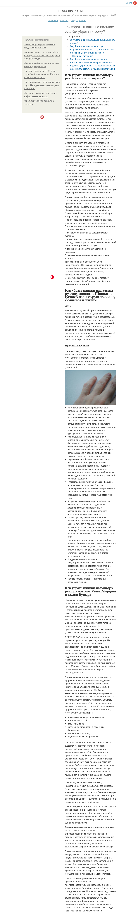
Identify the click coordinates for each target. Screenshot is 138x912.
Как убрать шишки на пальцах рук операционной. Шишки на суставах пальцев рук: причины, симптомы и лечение (92, 49)
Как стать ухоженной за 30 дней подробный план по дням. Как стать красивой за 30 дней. (41, 74)
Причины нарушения (82, 55)
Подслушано (78, 20)
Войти (129, 2)
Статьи (64, 20)
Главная (53, 20)
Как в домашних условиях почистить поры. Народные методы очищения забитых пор (42, 85)
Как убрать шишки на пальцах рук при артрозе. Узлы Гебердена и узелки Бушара (91, 61)
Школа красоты (69, 11)
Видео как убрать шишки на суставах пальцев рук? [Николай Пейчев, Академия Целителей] (92, 67)
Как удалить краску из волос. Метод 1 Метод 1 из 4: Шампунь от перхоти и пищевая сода (42, 55)
